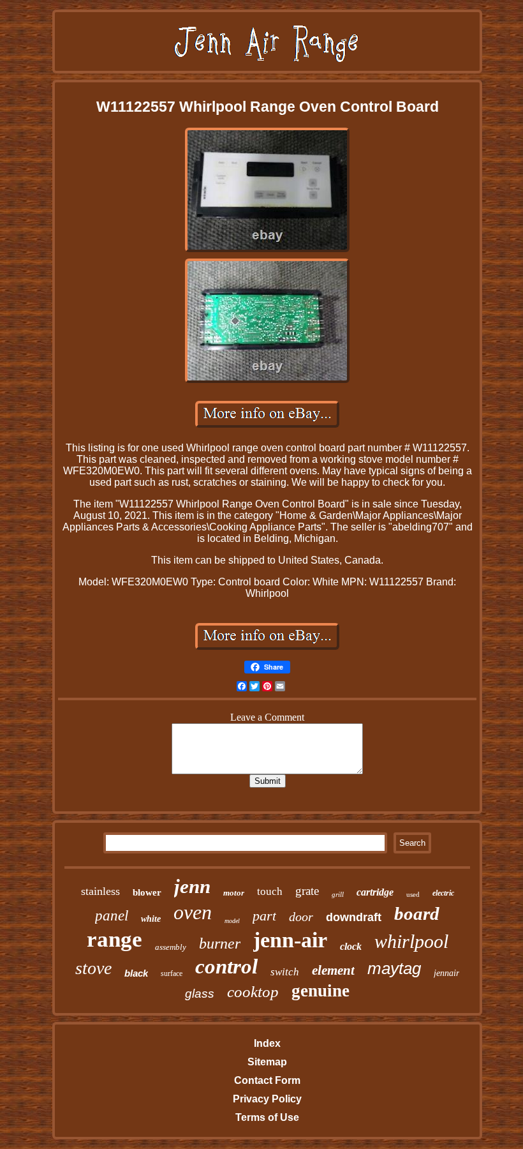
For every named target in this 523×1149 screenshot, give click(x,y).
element (333, 970)
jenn (192, 886)
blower (147, 892)
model (232, 920)
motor (233, 892)
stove (93, 968)
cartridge (375, 892)
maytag (394, 968)
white (151, 919)
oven (192, 912)
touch (270, 891)
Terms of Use (267, 1117)
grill (338, 894)
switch (284, 972)
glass (199, 993)
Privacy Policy (267, 1098)
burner (219, 943)
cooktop (253, 991)
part (264, 916)
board (416, 913)
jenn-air (290, 940)
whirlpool (411, 941)
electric (443, 893)
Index (267, 1043)
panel (111, 916)
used (413, 894)
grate (307, 890)
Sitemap (267, 1061)
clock (351, 946)
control (226, 966)
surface (171, 973)
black (136, 973)
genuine (320, 990)
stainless (100, 891)
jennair (446, 973)
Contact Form (267, 1080)
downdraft (353, 917)
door (301, 917)
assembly (170, 947)
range (114, 939)
